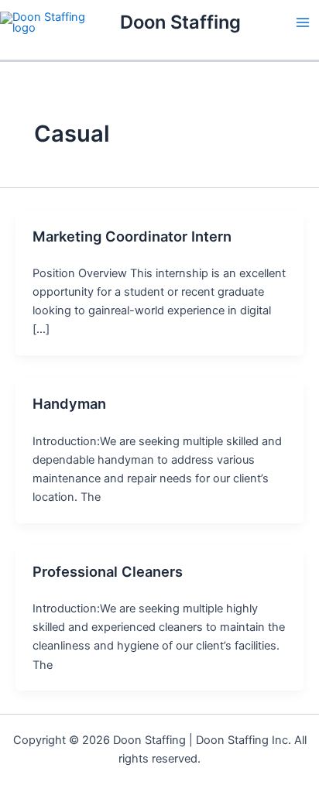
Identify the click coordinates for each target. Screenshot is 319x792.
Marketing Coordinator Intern (132, 236)
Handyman (69, 403)
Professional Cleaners (108, 571)
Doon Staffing (180, 22)
